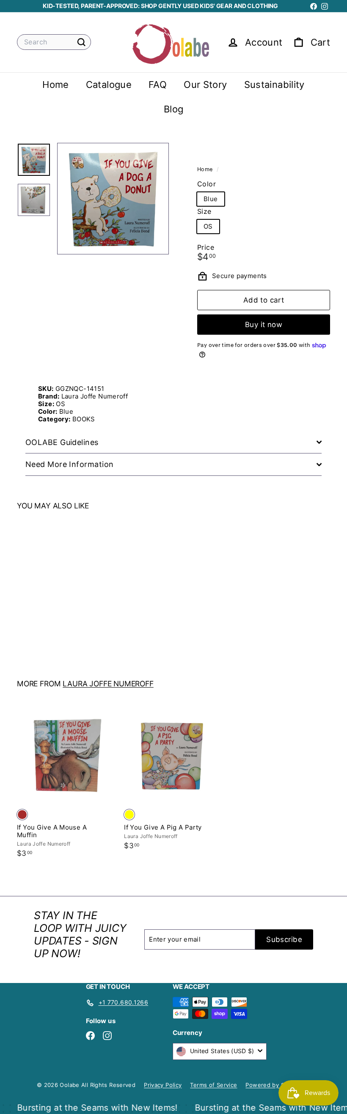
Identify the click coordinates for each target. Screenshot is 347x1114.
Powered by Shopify (273, 1084)
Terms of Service (213, 1084)
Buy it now (263, 324)
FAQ (158, 84)
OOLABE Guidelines (62, 442)
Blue (211, 199)
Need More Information (69, 464)
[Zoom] (113, 198)
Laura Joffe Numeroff (108, 683)
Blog (174, 109)
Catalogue (109, 84)
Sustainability (274, 84)
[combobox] (54, 42)
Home (55, 84)
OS (208, 226)
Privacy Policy (163, 1084)
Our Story (205, 84)
